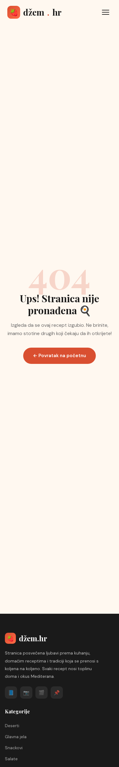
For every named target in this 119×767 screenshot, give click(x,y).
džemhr (36, 12)
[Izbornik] (105, 12)
